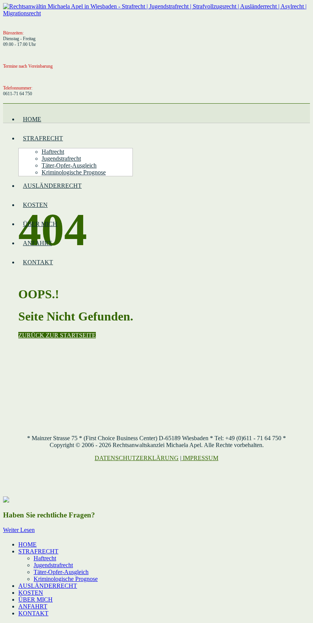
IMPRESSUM (200, 458)
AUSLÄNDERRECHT (52, 185)
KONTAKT (38, 262)
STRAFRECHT (43, 138)
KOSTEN (35, 205)
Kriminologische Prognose (74, 172)
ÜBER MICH (40, 224)
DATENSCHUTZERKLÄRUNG (137, 458)
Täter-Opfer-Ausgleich (69, 165)
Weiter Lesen (19, 530)
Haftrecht (53, 151)
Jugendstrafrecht (61, 158)
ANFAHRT (37, 243)
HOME (32, 119)
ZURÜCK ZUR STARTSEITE (57, 335)
